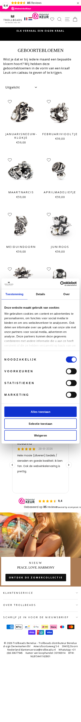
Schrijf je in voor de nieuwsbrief (36, 617)
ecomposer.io (74, 507)
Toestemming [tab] (14, 294)
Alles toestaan (40, 411)
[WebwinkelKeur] (40, 19)
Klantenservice (18, 592)
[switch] (71, 371)
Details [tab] (40, 294)
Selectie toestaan (40, 423)
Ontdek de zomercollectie (36, 577)
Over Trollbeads (19, 605)
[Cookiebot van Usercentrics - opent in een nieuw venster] (60, 283)
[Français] (26, 19)
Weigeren (40, 435)
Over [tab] (66, 294)
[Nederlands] (30, 19)
